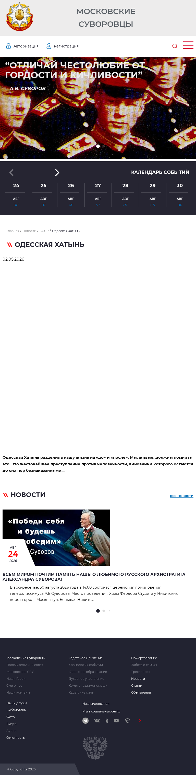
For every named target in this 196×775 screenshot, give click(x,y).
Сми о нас (14, 685)
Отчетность (15, 737)
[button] (98, 146)
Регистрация (66, 46)
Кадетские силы (81, 692)
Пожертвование (144, 658)
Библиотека (16, 710)
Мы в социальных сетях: (101, 711)
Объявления (141, 692)
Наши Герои (16, 678)
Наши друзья (16, 703)
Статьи (136, 685)
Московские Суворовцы (106, 18)
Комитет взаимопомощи (88, 685)
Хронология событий (86, 665)
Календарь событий (160, 172)
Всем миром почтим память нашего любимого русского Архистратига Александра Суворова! (94, 577)
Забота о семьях (144, 665)
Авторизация (26, 46)
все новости (181, 495)
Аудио (11, 730)
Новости (138, 678)
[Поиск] (175, 46)
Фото (10, 717)
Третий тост (140, 671)
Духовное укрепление (86, 678)
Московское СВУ (20, 671)
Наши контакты (18, 692)
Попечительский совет (24, 665)
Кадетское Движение (86, 658)
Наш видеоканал (95, 704)
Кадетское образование (88, 671)
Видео (11, 723)
